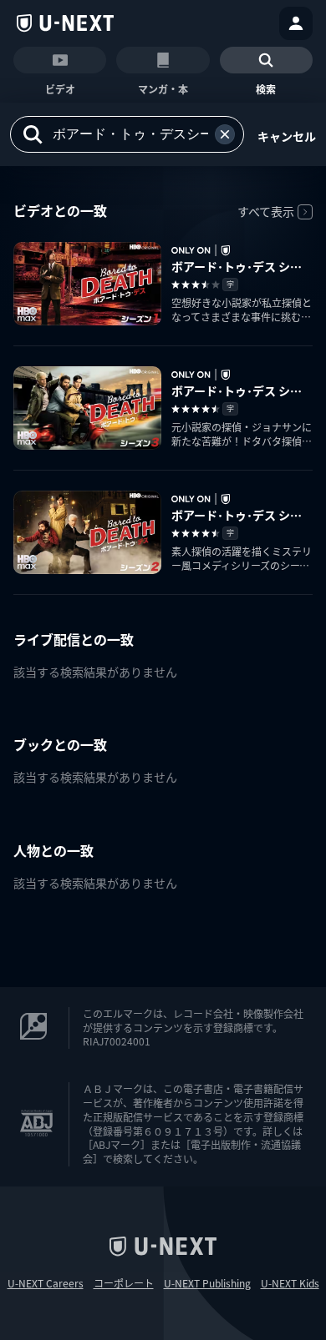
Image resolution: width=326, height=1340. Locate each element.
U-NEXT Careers (46, 1283)
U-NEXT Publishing (207, 1283)
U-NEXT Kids (290, 1283)
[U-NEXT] (65, 23)
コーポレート (124, 1283)
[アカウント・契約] (296, 23)
